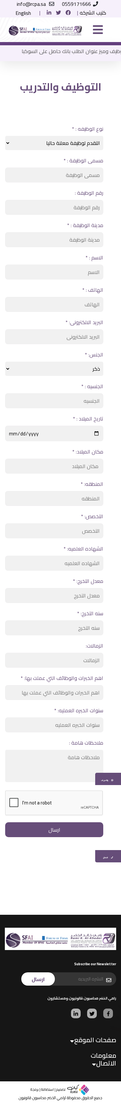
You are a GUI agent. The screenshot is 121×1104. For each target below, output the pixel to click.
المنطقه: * (92, 484)
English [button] (23, 13)
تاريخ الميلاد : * (88, 418)
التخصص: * (92, 516)
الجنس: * (94, 354)
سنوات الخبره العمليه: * (78, 710)
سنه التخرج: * (90, 613)
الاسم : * (94, 257)
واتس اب (104, 780)
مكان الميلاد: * (87, 451)
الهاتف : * (92, 290)
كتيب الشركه (93, 12)
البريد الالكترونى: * (84, 322)
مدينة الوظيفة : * (85, 225)
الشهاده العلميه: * (83, 548)
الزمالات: (94, 646)
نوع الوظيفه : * (87, 129)
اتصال (105, 857)
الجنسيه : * (92, 386)
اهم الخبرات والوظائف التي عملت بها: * (62, 678)
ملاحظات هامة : (86, 743)
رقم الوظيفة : (89, 193)
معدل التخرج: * (88, 581)
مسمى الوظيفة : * (83, 160)
